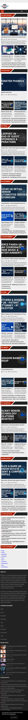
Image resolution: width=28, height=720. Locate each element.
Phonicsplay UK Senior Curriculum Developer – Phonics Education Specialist (20, 111)
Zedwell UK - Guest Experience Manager (7, 167)
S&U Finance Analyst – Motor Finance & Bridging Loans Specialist (14, 399)
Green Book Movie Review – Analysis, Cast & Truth (14, 533)
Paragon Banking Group (7, 369)
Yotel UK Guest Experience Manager (20, 167)
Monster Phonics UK (6, 92)
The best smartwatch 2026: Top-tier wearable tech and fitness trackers (13, 518)
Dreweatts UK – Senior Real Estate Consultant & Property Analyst (14, 509)
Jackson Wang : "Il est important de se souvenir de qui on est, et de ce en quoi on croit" (16, 650)
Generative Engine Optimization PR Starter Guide (13, 63)
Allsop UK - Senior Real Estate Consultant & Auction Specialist (14, 508)
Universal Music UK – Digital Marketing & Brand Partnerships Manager (12, 542)
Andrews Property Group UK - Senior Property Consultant (14, 506)
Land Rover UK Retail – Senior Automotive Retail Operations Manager (20, 222)
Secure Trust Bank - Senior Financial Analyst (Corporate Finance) (7, 388)
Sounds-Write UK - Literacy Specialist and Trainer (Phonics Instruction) (14, 122)
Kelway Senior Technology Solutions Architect (12, 425)
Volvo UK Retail (5, 229)
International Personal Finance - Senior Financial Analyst (14, 397)
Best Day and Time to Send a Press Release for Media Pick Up (14, 37)
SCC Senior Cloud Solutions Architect (11, 450)
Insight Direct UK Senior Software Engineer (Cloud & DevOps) (20, 444)
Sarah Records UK (6, 288)
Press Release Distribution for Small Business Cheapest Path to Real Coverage (14, 66)
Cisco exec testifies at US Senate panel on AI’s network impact (16, 672)
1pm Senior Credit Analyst (20, 388)
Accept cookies (14, 717)
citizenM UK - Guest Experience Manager (11, 173)
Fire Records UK (6, 286)
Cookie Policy (13, 714)
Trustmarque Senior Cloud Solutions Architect (13, 452)
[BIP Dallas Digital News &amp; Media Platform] (5, 6)
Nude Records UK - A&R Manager (20, 278)
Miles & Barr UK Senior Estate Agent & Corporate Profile (14, 480)
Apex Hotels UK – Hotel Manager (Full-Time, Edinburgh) (14, 177)
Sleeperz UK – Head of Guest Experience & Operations (14, 148)
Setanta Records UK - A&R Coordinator (7, 278)
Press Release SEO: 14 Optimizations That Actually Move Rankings (7, 56)
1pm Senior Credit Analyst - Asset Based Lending (13, 395)
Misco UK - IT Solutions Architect (7, 444)
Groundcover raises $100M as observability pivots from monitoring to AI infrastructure (16, 668)
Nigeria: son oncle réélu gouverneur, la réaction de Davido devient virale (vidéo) (16, 655)
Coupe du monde (10, 659)
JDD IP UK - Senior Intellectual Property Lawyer (7, 333)
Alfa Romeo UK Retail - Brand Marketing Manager (13, 231)
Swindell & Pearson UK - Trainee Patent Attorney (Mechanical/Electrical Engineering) (20, 333)
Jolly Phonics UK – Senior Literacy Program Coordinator (14, 118)
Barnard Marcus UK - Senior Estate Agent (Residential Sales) (20, 499)
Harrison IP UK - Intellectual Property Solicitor (13, 341)
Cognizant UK (5, 454)
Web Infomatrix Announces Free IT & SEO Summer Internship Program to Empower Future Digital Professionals (13, 527)
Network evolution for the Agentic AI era (15, 663)
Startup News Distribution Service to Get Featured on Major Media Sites (13, 531)
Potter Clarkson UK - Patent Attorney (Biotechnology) (14, 343)
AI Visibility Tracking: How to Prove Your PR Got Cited (20, 56)
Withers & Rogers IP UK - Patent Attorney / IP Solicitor (14, 314)
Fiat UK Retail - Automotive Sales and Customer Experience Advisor (14, 232)
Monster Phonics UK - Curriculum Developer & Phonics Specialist (7, 111)
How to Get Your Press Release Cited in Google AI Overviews (14, 64)
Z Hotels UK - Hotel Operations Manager (11, 175)
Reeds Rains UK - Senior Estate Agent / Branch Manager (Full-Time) (7, 499)
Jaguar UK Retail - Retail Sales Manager (7, 222)
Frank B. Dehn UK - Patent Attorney (10, 340)
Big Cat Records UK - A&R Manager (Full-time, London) (14, 284)
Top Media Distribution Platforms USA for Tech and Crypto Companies (13, 536)
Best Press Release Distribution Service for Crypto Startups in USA (13, 539)
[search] (21, 11)
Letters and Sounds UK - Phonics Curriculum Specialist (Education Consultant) (14, 120)
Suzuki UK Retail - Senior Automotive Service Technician (14, 203)
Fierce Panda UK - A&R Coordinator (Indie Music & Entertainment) (14, 258)
